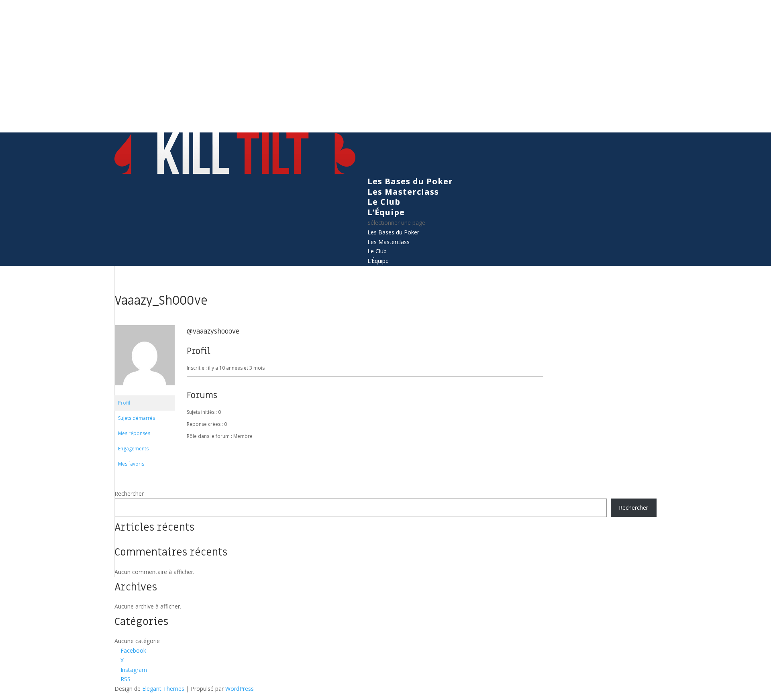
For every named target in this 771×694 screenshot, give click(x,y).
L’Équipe (386, 212)
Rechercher (129, 493)
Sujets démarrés (136, 418)
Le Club (383, 201)
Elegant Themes (163, 688)
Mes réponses (134, 433)
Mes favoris (131, 463)
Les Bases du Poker (410, 181)
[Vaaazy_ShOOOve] (144, 391)
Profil (124, 402)
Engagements (133, 448)
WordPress (239, 688)
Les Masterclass (403, 191)
